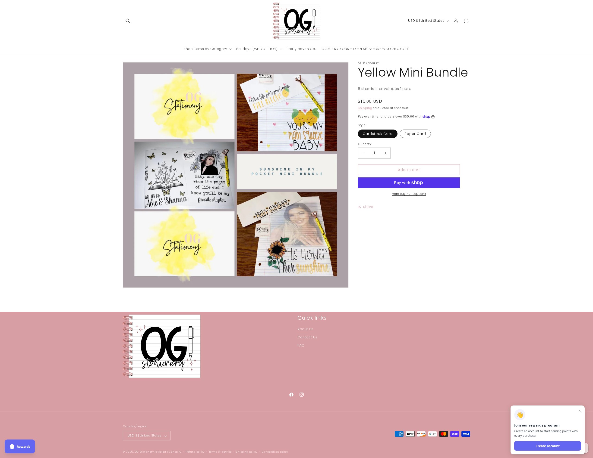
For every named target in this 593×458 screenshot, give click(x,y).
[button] (128, 21)
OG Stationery (144, 452)
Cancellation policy (275, 452)
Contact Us (307, 337)
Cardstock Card (378, 133)
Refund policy (195, 452)
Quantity (364, 144)
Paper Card (415, 133)
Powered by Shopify (168, 452)
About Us (305, 329)
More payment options (409, 194)
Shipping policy (246, 452)
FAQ (300, 345)
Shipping (365, 108)
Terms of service (220, 452)
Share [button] (368, 206)
